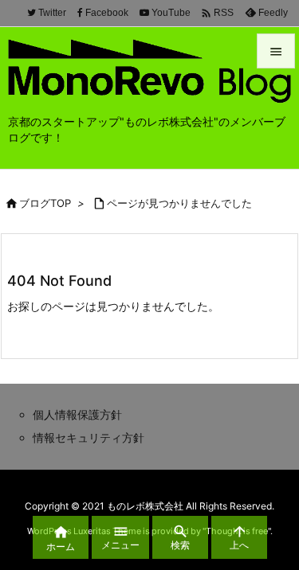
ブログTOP (45, 203)
